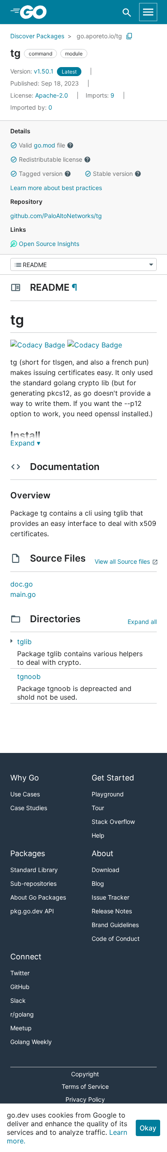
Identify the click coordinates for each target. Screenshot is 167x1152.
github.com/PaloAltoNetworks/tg (56, 215)
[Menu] (83, 264)
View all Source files (122, 561)
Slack (18, 1000)
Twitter (20, 973)
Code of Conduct (116, 938)
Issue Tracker (110, 897)
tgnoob (29, 676)
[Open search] (127, 12)
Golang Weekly (31, 1041)
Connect (26, 956)
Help (98, 835)
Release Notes (112, 911)
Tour (98, 807)
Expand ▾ (25, 443)
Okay (148, 1128)
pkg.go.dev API (32, 911)
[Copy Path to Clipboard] (129, 36)
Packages (27, 853)
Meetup (21, 1028)
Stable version (112, 173)
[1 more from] (11, 641)
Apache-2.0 (51, 95)
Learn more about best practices (56, 187)
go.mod (44, 145)
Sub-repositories (33, 883)
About (102, 853)
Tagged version (40, 173)
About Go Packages (38, 897)
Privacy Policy (85, 1099)
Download (105, 869)
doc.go (21, 584)
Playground (108, 794)
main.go (23, 594)
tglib (24, 641)
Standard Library (34, 869)
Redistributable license (50, 159)
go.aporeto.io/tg (99, 36)
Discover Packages (37, 36)
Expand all (142, 621)
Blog (98, 883)
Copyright (85, 1074)
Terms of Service (85, 1086)
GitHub (20, 986)
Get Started (113, 777)
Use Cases (25, 794)
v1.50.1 (32, 71)
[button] (13, 145)
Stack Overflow (113, 821)
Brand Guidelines (115, 924)
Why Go (24, 777)
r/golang (22, 1014)
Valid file (42, 145)
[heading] (36, 12)
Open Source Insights (48, 243)
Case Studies (28, 807)
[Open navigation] (148, 12)
